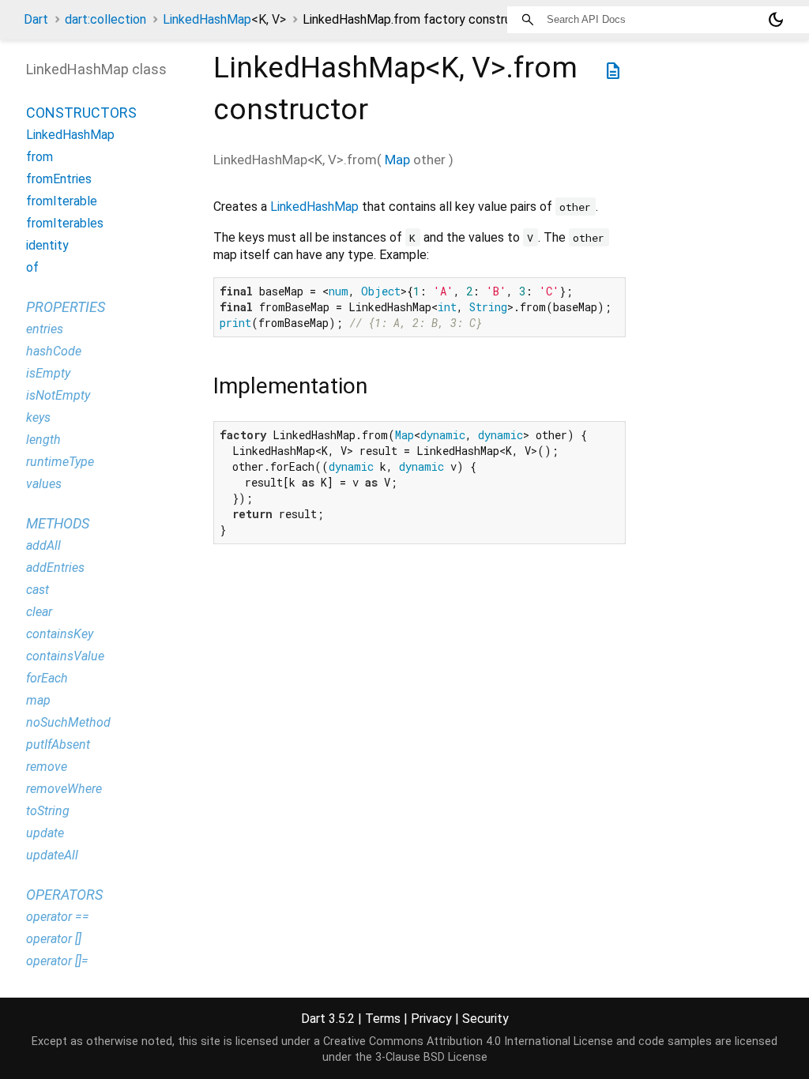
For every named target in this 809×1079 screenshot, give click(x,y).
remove (46, 766)
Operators (64, 894)
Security (485, 1018)
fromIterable (61, 201)
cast (37, 589)
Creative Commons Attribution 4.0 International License (468, 1041)
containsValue (65, 656)
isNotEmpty (58, 395)
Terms (383, 1018)
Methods (57, 523)
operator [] (53, 938)
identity (47, 245)
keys (38, 417)
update (45, 832)
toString (48, 810)
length (43, 439)
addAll (43, 545)
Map (397, 159)
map (38, 700)
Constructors (81, 112)
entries (44, 328)
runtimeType (60, 461)
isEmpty (48, 373)
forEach (47, 678)
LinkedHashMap (224, 19)
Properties (65, 307)
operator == (57, 916)
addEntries (55, 567)
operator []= (57, 960)
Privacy (431, 1018)
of (32, 267)
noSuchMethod (68, 722)
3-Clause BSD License (431, 1057)
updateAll (52, 855)
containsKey (59, 633)
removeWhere (64, 788)
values (44, 483)
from (39, 156)
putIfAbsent (58, 744)
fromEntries (59, 178)
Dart (36, 19)
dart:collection (105, 19)
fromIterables (64, 223)
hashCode (53, 351)
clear (39, 611)
